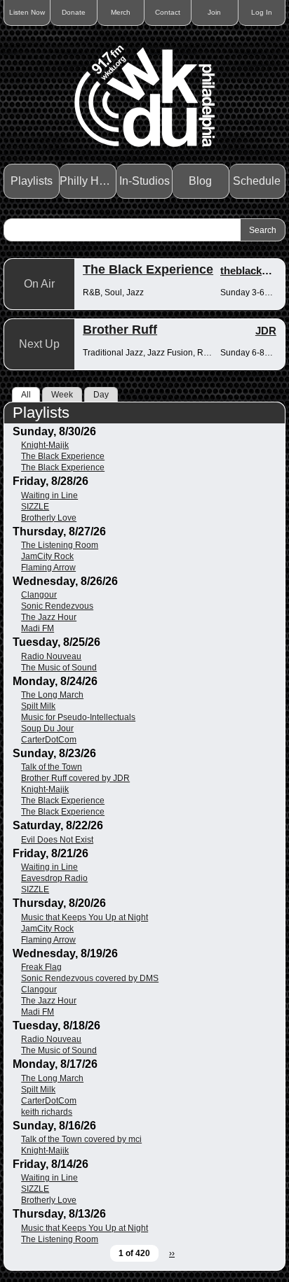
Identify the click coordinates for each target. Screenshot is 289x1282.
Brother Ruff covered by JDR (75, 778)
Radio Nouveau (51, 656)
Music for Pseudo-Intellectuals (78, 717)
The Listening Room (59, 545)
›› (172, 1253)
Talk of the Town (51, 767)
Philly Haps (88, 181)
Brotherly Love (48, 518)
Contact (167, 12)
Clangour (39, 595)
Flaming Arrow (48, 567)
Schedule (257, 181)
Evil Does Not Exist (57, 840)
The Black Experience (148, 269)
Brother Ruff (120, 330)
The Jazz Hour (48, 617)
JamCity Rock (47, 556)
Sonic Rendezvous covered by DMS (90, 978)
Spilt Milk (38, 706)
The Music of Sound (59, 667)
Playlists (32, 181)
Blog (200, 181)
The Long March (52, 695)
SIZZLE (35, 507)
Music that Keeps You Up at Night (84, 917)
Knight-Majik (45, 445)
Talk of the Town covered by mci (81, 1139)
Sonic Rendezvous (57, 606)
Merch (120, 12)
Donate (74, 12)
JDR (265, 331)
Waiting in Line (49, 495)
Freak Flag (41, 967)
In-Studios (144, 181)
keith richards (46, 1112)
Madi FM (37, 628)
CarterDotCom (48, 740)
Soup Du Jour (47, 728)
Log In (261, 12)
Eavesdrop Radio (54, 878)
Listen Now (27, 12)
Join (214, 12)
